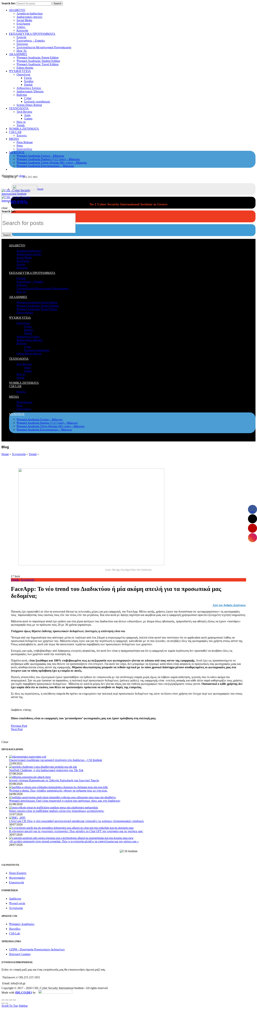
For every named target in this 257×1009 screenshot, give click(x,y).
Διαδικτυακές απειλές (29, 16)
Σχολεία (21, 37)
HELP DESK (19, 202)
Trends (21, 125)
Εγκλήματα (23, 23)
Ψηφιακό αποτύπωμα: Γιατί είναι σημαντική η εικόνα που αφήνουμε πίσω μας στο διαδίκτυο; (64, 800)
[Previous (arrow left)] (3, 1003)
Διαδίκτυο (15, 898)
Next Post (17, 729)
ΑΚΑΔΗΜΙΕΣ (18, 54)
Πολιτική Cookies (19, 954)
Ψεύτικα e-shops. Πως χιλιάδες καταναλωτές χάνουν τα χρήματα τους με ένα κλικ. (58, 790)
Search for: (9, 3)
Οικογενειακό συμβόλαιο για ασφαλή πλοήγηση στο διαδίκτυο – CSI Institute (55, 760)
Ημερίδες (15, 928)
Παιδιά (28, 84)
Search (57, 3)
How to (21, 121)
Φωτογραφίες (17, 877)
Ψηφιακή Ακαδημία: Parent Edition (38, 57)
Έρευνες (22, 135)
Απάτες (21, 27)
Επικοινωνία (16, 882)
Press (20, 145)
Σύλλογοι (22, 44)
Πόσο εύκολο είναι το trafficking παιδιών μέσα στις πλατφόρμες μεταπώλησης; (56, 810)
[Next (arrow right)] (6, 1003)
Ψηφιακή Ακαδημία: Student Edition (38, 60)
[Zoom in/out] (14, 1000)
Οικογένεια (23, 74)
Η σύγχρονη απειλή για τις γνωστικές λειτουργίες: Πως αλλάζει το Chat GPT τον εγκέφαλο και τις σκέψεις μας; (76, 831)
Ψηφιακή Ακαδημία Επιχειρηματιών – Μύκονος (45, 166)
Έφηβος (28, 81)
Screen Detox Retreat (29, 105)
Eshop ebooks (25, 67)
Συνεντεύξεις (24, 149)
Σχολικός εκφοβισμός (37, 101)
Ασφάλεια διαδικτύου (30, 13)
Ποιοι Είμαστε (18, 873)
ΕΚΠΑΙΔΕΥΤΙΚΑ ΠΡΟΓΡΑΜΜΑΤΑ (32, 33)
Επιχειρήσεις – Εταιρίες (31, 40)
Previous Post (19, 725)
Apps (27, 115)
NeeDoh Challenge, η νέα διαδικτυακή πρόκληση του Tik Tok (46, 770)
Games (28, 118)
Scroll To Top (10, 1005)
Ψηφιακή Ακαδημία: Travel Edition (38, 64)
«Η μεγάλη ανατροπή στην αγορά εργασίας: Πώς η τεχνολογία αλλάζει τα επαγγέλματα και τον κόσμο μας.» (74, 841)
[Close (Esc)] (3, 1000)
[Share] (6, 1000)
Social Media (24, 20)
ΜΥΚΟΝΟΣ (16, 152)
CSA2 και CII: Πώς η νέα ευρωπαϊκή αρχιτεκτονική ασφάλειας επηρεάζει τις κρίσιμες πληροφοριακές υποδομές (76, 821)
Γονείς (28, 77)
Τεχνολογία (19, 454)
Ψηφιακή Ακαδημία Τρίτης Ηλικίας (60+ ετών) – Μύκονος (52, 162)
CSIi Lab (14, 933)
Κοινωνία (22, 30)
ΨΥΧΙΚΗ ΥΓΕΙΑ (20, 71)
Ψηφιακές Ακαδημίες (21, 924)
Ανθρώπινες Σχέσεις (29, 88)
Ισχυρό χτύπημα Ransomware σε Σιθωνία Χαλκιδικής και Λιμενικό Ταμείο (54, 780)
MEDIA (14, 138)
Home (5, 454)
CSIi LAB (15, 132)
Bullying (22, 94)
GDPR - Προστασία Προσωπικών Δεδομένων (37, 949)
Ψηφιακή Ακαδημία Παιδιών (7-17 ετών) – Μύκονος (48, 159)
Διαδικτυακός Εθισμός (30, 91)
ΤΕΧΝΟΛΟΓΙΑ (19, 108)
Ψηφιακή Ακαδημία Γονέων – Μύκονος (40, 155)
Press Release (25, 142)
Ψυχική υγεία (17, 903)
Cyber (27, 98)
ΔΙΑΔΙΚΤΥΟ (17, 10)
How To (22, 50)
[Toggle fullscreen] (10, 1000)
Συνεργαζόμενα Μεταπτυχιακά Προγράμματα (44, 47)
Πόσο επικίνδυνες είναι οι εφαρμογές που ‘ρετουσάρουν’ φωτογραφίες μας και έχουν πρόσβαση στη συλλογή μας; (83, 718)
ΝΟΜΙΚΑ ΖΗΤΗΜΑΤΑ (24, 128)
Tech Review (24, 111)
